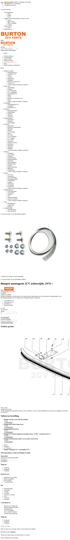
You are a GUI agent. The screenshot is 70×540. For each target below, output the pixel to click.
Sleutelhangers (11, 203)
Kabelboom (11, 186)
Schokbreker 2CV (12, 72)
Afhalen (6, 491)
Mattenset (10, 168)
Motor (9, 100)
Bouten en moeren (12, 199)
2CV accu (10, 174)
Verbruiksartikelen (12, 197)
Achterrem (10, 116)
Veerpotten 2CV (12, 74)
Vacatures (6, 499)
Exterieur (6, 446)
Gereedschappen (12, 191)
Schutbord (10, 141)
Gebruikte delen (12, 209)
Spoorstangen (11, 122)
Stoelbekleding (12, 164)
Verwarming (11, 154)
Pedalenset (10, 161)
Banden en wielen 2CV (14, 81)
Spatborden (11, 126)
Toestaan (13, 532)
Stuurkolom (11, 119)
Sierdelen (10, 148)
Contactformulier (8, 482)
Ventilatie (10, 156)
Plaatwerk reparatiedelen (14, 127)
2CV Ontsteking (12, 90)
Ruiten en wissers (12, 142)
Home (5, 445)
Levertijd (6, 493)
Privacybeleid (7, 480)
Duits (9, 14)
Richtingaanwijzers (13, 179)
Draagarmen (11, 78)
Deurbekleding (12, 158)
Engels (9, 15)
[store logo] (13, 39)
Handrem (10, 113)
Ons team (6, 498)
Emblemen (10, 144)
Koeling (10, 89)
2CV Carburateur (12, 92)
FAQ (5, 496)
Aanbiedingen (8, 57)
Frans (9, 17)
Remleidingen (11, 112)
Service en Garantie (9, 494)
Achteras (10, 77)
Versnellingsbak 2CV (13, 104)
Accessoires (11, 185)
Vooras (9, 75)
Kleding (10, 206)
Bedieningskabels (12, 159)
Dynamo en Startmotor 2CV (15, 98)
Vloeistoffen (11, 193)
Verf (9, 196)
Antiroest (10, 194)
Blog (5, 63)
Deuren (10, 130)
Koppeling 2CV (12, 107)
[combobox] (8, 49)
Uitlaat (9, 97)
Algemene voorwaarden (10, 477)
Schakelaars (11, 176)
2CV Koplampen (12, 177)
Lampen (10, 182)
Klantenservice (8, 29)
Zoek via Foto (8, 59)
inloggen (58, 411)
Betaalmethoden (8, 488)
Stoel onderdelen (12, 162)
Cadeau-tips (11, 205)
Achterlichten (11, 180)
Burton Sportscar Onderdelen (12, 65)
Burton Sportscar (8, 60)
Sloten (9, 133)
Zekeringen (11, 183)
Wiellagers (10, 80)
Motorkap (10, 129)
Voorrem (10, 115)
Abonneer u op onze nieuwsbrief (9, 457)
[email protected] (13, 513)
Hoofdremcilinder (12, 110)
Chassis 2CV (11, 83)
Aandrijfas (10, 106)
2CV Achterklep (12, 136)
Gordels (10, 165)
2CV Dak (10, 135)
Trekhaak (10, 147)
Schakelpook (11, 170)
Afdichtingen (11, 87)
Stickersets (10, 145)
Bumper (3, 296)
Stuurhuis (10, 121)
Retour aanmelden (9, 479)
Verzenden (7, 490)
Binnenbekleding (12, 167)
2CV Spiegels (11, 132)
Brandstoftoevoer (12, 94)
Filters (9, 95)
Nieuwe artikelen (8, 56)
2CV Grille (11, 139)
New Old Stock (12, 211)
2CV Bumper (11, 138)
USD (9, 27)
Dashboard (10, 153)
